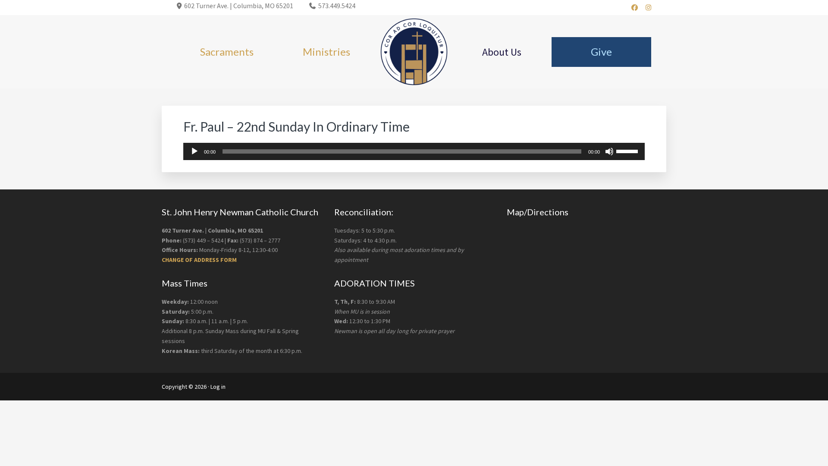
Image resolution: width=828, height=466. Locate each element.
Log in (218, 386)
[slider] (628, 150)
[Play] (194, 151)
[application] (414, 151)
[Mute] (609, 151)
